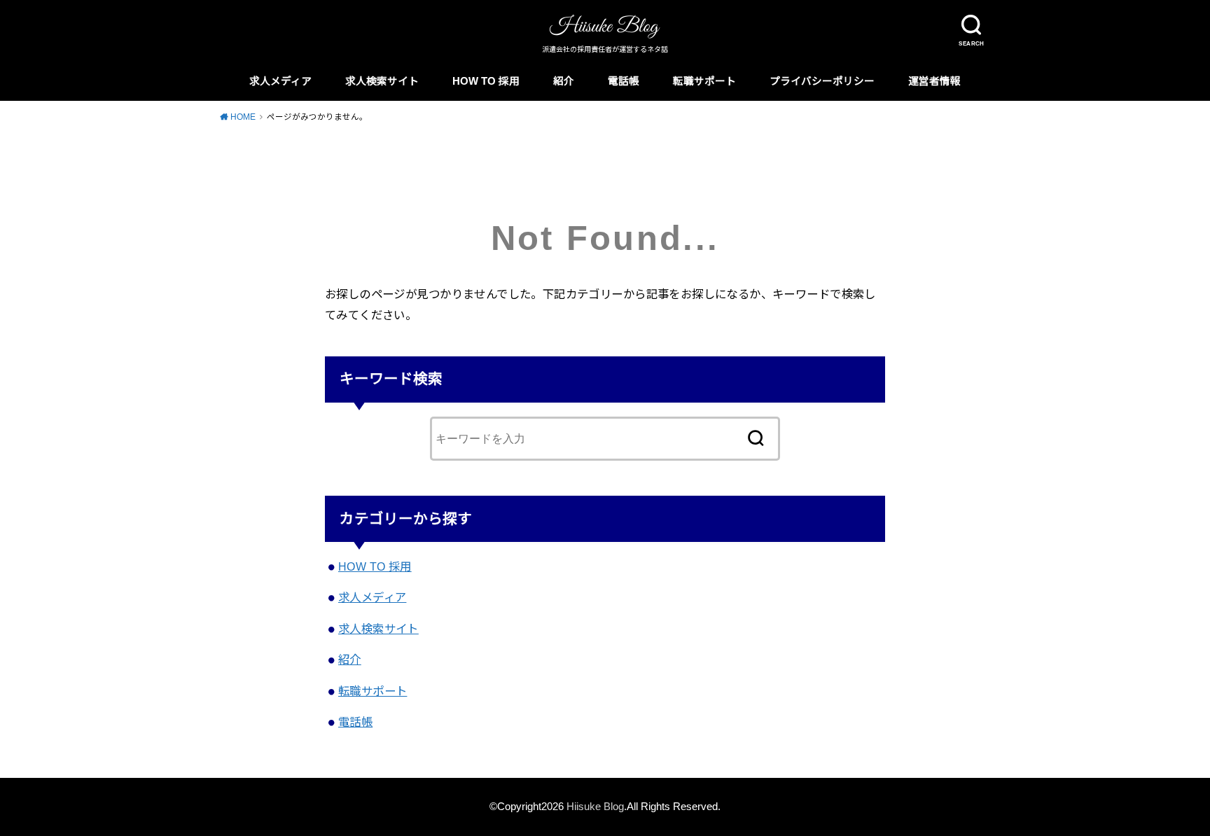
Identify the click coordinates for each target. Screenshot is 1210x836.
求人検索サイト (382, 81)
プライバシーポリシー (822, 81)
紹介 (563, 81)
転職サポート (704, 81)
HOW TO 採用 (486, 81)
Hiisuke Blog (595, 806)
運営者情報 (934, 81)
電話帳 (623, 81)
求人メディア (280, 81)
